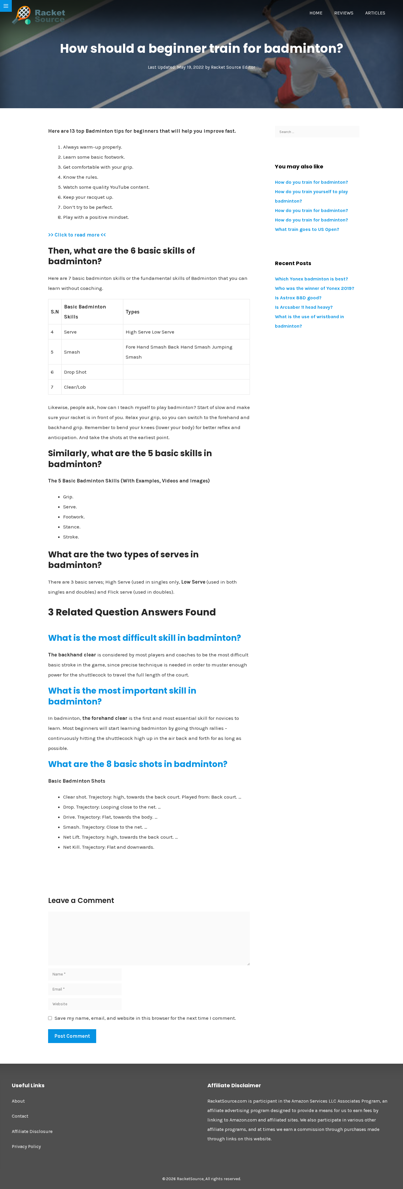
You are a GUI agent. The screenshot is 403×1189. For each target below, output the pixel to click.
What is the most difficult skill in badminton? (144, 638)
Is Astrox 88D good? (298, 297)
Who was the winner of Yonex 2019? (314, 288)
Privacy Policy (26, 1146)
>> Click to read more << (77, 235)
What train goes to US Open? (307, 229)
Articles (375, 13)
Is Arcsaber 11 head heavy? (304, 307)
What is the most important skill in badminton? (122, 696)
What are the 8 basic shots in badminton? (137, 764)
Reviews (343, 13)
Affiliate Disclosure (32, 1131)
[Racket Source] (38, 15)
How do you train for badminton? (311, 182)
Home (315, 13)
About (18, 1101)
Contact (20, 1116)
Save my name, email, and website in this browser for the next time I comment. (145, 1018)
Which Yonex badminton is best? (311, 279)
